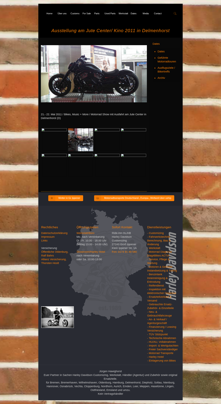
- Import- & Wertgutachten (162, 345)
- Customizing (155, 233)
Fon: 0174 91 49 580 (124, 251)
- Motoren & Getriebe (159, 266)
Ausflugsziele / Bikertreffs (166, 69)
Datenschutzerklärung (54, 233)
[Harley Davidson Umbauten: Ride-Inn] (41, 13)
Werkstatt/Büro (85, 233)
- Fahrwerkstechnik (158, 236)
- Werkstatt (153, 248)
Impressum (48, 236)
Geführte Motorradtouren (167, 59)
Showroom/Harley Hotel (91, 251)
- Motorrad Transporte (160, 353)
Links (44, 240)
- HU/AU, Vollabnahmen (161, 341)
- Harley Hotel (155, 356)
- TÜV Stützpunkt (157, 334)
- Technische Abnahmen (161, 338)
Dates (161, 51)
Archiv (161, 77)
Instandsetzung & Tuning (162, 270)
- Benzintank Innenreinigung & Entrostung (157, 278)
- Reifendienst (155, 285)
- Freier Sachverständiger (162, 349)
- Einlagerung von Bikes (161, 360)
